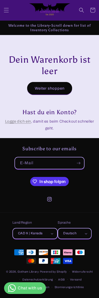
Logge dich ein (18, 121)
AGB (61, 279)
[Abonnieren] (78, 163)
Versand (76, 279)
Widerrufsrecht (82, 271)
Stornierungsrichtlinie (69, 287)
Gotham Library (28, 271)
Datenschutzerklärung (37, 279)
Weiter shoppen (49, 88)
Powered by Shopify (53, 271)
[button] (6, 10)
